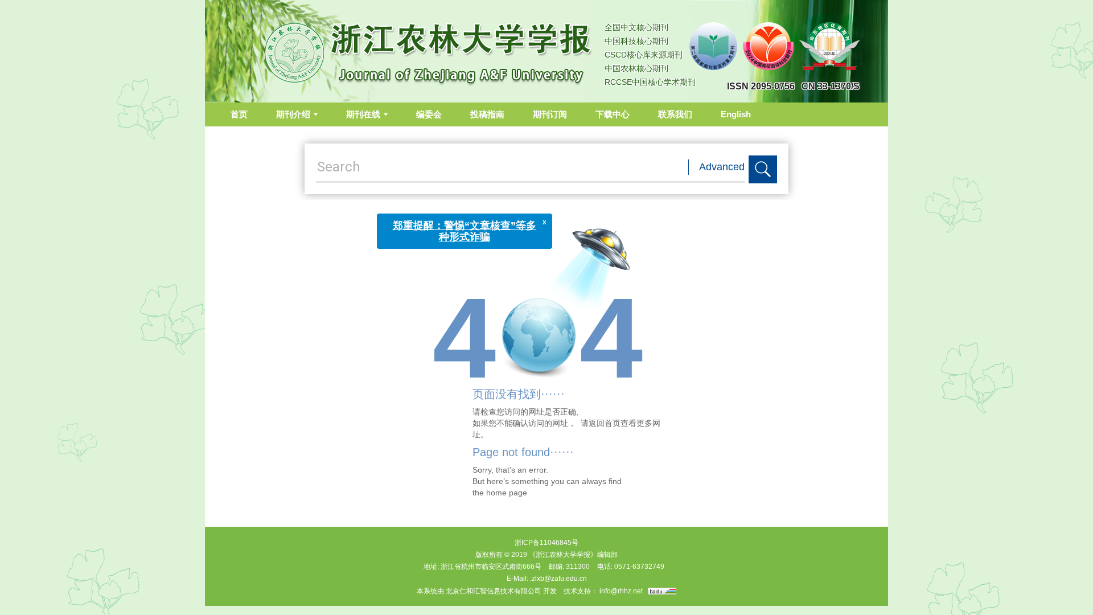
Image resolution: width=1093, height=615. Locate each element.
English (736, 114)
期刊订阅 (550, 114)
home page (506, 492)
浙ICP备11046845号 (546, 543)
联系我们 (675, 114)
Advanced (722, 167)
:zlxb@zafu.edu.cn (558, 579)
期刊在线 (363, 114)
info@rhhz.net (621, 591)
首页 (239, 114)
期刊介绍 (293, 114)
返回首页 (605, 423)
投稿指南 (487, 114)
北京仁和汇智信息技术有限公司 (493, 591)
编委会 (429, 114)
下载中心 (612, 114)
